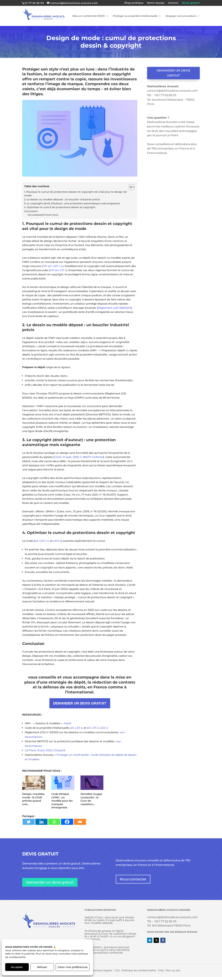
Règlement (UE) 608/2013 (114, 307)
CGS (117, 970)
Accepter (17, 967)
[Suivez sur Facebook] (162, 940)
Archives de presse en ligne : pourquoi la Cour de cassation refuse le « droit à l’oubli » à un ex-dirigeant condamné (110, 935)
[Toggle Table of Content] (130, 187)
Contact (173, 3)
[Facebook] (67, 822)
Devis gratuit (191, 3)
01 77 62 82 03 (34, 3)
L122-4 (104, 727)
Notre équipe (156, 3)
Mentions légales (101, 970)
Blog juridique (134, 3)
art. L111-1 (92, 727)
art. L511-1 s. (42, 540)
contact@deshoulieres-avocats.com (172, 90)
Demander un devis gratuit (173, 73)
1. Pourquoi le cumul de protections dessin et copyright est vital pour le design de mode (75, 193)
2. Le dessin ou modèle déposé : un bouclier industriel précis (62, 199)
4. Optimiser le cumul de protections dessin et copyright (59, 207)
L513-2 (57, 540)
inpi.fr (67, 723)
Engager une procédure (181, 16)
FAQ (161, 970)
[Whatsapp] (54, 822)
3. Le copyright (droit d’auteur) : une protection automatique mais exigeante (72, 203)
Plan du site (173, 970)
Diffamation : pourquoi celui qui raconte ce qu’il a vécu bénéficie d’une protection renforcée (107, 949)
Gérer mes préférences (73, 967)
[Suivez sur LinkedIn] (149, 940)
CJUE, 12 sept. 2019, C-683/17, (78, 457)
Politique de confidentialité (139, 970)
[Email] (80, 822)
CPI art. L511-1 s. (52, 266)
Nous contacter (133, 879)
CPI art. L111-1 (58, 270)
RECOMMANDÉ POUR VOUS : (43, 215)
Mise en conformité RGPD (88, 16)
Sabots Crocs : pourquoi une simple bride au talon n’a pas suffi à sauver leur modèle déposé (110, 920)
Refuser (42, 967)
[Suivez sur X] (156, 940)
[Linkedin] (41, 822)
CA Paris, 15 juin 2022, (45, 750)
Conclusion (31, 211)
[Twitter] (29, 822)
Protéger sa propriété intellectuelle (135, 16)
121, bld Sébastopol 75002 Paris (168, 925)
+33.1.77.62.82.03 (165, 95)
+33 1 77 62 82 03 (165, 921)
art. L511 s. (76, 727)
